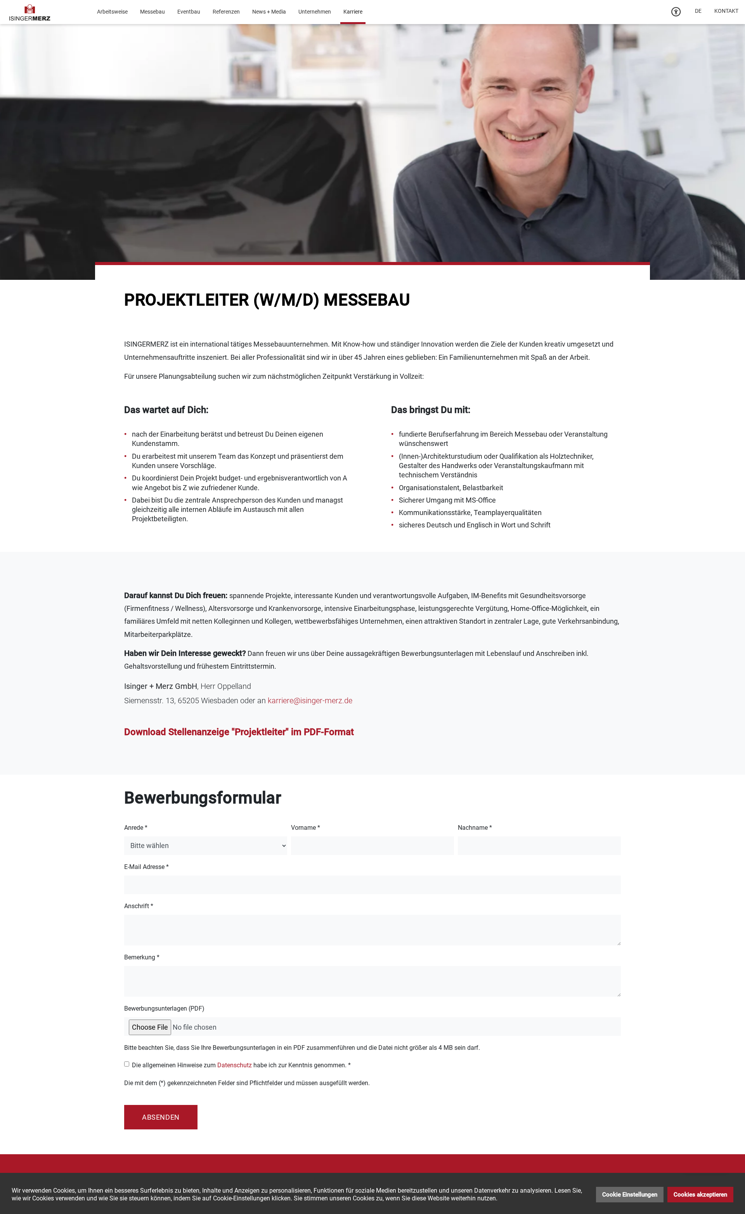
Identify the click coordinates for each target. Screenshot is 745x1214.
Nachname (475, 827)
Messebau (152, 12)
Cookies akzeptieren (700, 1194)
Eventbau (188, 12)
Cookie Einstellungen (629, 1194)
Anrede (135, 827)
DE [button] (698, 11)
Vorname (305, 827)
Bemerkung (141, 957)
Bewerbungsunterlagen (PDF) (164, 1008)
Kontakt (726, 11)
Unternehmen (314, 12)
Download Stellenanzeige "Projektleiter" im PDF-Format (239, 732)
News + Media (269, 12)
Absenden (161, 1117)
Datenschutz (234, 1065)
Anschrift (138, 906)
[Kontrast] (676, 12)
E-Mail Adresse (146, 867)
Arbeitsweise (112, 12)
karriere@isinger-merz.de (310, 700)
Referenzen (226, 12)
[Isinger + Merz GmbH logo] (30, 11)
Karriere (352, 12)
